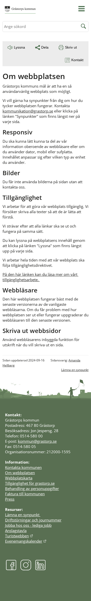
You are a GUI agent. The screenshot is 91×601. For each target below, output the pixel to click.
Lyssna (19, 47)
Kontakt (77, 60)
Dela (45, 47)
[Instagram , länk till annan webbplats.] (26, 569)
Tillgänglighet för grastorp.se (30, 483)
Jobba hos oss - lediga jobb (28, 525)
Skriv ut (71, 47)
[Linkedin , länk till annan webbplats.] (40, 569)
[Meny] (81, 8)
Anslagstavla (16, 530)
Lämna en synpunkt (74, 370)
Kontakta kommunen (23, 467)
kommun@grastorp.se (37, 441)
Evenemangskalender (26, 541)
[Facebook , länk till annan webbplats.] (11, 569)
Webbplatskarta (18, 477)
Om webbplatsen (20, 472)
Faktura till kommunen (25, 493)
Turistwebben (19, 535)
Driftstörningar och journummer (33, 519)
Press (9, 499)
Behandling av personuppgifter (32, 488)
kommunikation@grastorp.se (28, 111)
